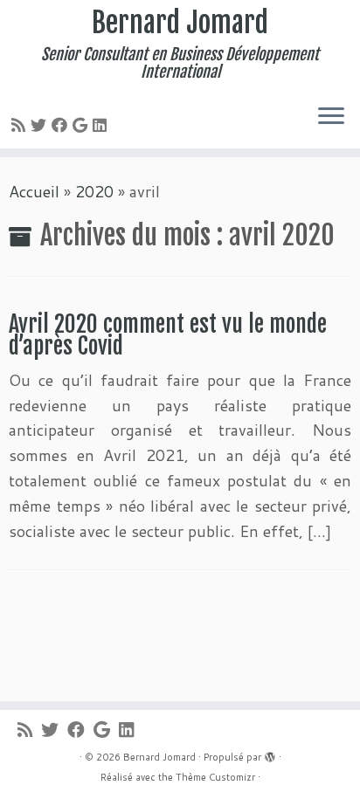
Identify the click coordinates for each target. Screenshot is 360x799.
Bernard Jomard (180, 23)
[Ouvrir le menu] (331, 117)
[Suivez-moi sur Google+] (83, 125)
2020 (94, 191)
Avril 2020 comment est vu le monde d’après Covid (168, 335)
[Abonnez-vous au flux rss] (21, 125)
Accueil (34, 191)
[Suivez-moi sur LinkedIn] (102, 125)
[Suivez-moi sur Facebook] (62, 125)
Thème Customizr (215, 777)
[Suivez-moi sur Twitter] (41, 125)
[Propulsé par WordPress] (270, 753)
